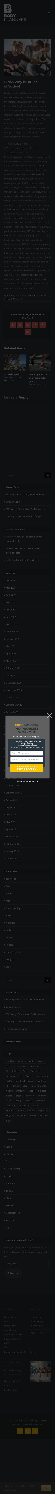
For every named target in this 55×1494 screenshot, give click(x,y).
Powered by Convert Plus (27, 781)
